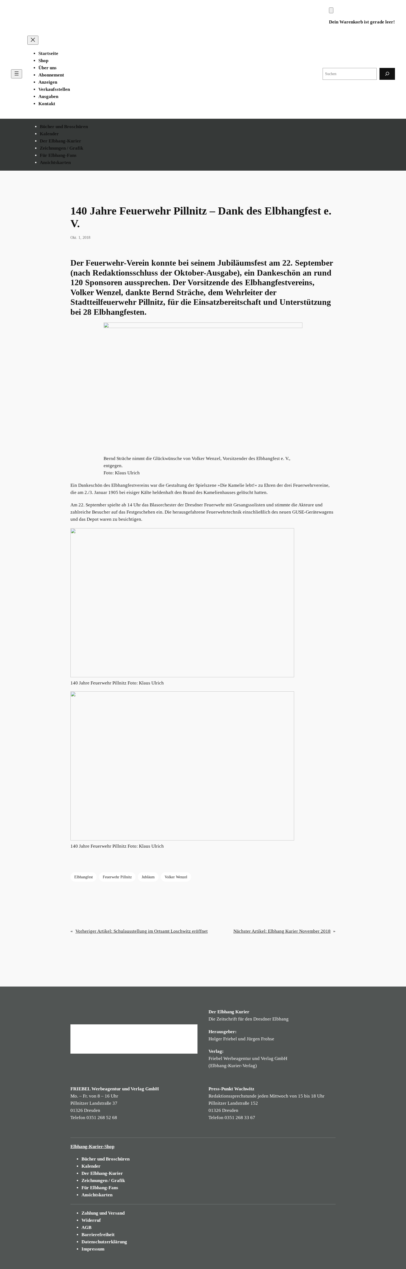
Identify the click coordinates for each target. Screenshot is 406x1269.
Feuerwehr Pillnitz (117, 877)
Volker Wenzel (176, 877)
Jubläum (148, 877)
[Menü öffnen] (16, 73)
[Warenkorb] (331, 10)
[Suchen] (387, 74)
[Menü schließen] (32, 40)
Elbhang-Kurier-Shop (92, 1146)
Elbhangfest (83, 877)
